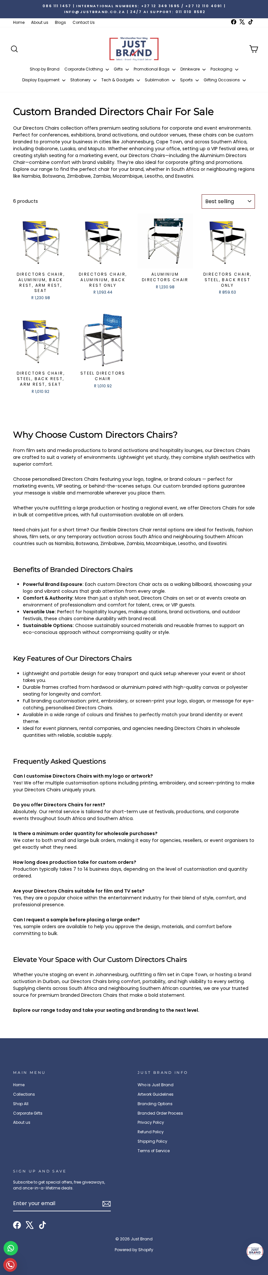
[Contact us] (11, 1248)
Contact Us (84, 22)
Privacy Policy (151, 1122)
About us (39, 22)
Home (19, 22)
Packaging (221, 69)
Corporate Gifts (27, 1113)
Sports (187, 80)
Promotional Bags (152, 69)
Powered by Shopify (134, 1249)
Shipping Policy (152, 1141)
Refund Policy (151, 1132)
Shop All (20, 1103)
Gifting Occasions (222, 80)
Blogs (60, 22)
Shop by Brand (44, 69)
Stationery (81, 80)
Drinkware (190, 69)
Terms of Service (154, 1151)
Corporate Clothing (84, 69)
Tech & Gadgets (118, 80)
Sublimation (157, 80)
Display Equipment (41, 80)
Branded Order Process (160, 1113)
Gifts (119, 69)
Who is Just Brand (156, 1085)
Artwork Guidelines (156, 1094)
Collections (24, 1094)
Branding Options (155, 1103)
